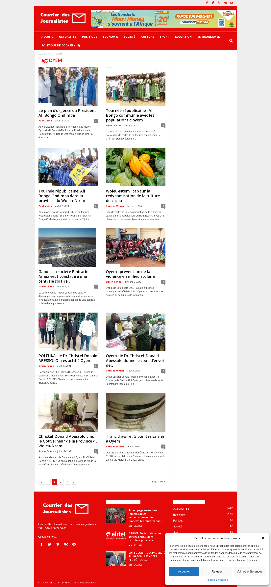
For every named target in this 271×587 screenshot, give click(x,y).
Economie (110, 36)
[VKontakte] (225, 3)
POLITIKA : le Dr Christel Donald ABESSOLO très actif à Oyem (67, 358)
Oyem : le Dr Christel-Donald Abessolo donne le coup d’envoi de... (135, 360)
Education (183, 36)
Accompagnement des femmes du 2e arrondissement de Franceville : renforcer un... (145, 515)
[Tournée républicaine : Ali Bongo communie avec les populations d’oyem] (135, 86)
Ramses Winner (115, 205)
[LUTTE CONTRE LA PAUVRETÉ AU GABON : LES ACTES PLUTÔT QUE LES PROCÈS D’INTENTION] (116, 558)
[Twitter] (213, 3)
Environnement (210, 36)
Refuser (217, 571)
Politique (89, 36)
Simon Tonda (114, 125)
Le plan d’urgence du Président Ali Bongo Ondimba (67, 113)
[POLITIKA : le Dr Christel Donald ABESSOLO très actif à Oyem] (68, 332)
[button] (263, 538)
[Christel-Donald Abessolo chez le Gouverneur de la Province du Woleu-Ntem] (68, 412)
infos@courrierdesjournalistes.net (77, 536)
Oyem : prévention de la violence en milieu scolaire (130, 274)
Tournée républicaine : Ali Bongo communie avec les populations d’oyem (130, 115)
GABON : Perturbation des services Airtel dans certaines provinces (145, 536)
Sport (164, 36)
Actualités (67, 36)
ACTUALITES (45, 104)
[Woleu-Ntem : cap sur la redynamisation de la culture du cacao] (135, 167)
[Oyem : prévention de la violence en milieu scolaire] (135, 247)
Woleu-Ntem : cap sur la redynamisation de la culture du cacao (133, 196)
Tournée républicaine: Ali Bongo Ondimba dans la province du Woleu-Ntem (61, 196)
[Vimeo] (219, 3)
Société (129, 36)
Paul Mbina (45, 120)
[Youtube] (231, 3)
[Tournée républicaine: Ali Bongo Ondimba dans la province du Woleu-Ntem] (68, 167)
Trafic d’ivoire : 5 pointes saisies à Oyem (135, 439)
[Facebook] (207, 3)
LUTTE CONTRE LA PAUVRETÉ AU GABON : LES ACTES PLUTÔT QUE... (147, 556)
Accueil (47, 36)
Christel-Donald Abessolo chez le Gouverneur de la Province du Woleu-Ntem (68, 441)
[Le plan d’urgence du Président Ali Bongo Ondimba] (68, 86)
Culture (147, 36)
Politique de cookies (217, 579)
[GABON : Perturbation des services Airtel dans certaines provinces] (116, 538)
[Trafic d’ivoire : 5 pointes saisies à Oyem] (135, 412)
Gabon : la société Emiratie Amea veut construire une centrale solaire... (63, 276)
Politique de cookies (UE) (60, 45)
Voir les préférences (249, 571)
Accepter (184, 571)
